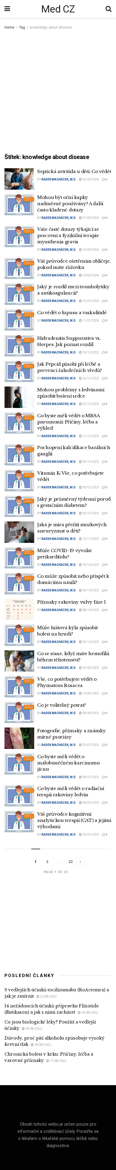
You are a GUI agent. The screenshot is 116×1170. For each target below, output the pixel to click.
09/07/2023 (90, 777)
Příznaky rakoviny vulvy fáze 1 (71, 602)
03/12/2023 (90, 487)
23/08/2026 (48, 996)
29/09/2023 (90, 667)
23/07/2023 (90, 745)
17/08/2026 (57, 1060)
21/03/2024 (90, 217)
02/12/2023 (90, 513)
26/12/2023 (90, 378)
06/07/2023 (90, 802)
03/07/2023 (90, 834)
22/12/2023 (90, 404)
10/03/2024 (90, 275)
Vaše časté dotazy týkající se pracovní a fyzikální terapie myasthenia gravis (68, 235)
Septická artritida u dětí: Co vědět (74, 171)
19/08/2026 (89, 1012)
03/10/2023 (90, 642)
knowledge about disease (51, 27)
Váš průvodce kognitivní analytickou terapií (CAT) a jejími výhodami (74, 820)
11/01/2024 (90, 320)
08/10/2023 (90, 610)
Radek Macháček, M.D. (58, 179)
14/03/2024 (90, 249)
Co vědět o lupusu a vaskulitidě (72, 312)
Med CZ (58, 9)
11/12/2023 (90, 436)
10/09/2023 (90, 693)
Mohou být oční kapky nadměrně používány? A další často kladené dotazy (70, 203)
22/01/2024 (90, 301)
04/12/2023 (90, 461)
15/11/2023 (90, 538)
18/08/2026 (33, 1028)
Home (9, 27)
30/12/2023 (90, 352)
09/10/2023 (90, 590)
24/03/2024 (90, 179)
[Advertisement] (58, 92)
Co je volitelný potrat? (61, 705)
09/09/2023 (90, 713)
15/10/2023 (90, 564)
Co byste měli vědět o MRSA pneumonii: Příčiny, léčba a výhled (68, 422)
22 (70, 861)
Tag (22, 27)
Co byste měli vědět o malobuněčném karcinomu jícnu (68, 763)
